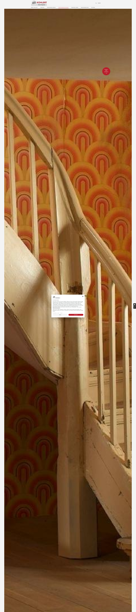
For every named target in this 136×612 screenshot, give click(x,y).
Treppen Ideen (74, 7)
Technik (93, 7)
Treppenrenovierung (63, 7)
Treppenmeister (85, 7)
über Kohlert (34, 7)
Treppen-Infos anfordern (106, 70)
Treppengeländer (51, 7)
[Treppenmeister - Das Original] (39, 3)
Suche (96, 3)
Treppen (42, 7)
